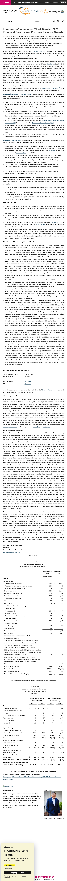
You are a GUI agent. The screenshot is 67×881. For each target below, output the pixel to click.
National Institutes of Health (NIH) (43, 123)
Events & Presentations (49, 390)
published (52, 150)
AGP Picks (5, 2)
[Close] (32, 845)
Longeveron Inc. (39, 51)
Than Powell (50, 64)
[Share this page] (62, 21)
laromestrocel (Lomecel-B (50, 88)
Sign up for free (17, 873)
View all (63, 2)
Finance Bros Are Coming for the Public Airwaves (20, 3)
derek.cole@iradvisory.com (11, 552)
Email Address (9, 865)
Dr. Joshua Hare (41, 224)
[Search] (54, 21)
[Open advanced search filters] (58, 21)
